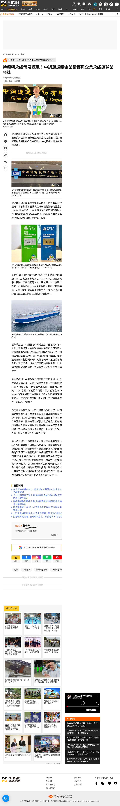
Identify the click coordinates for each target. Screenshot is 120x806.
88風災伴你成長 (25, 14)
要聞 (38, 9)
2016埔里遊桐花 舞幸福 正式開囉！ (32, 651)
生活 (83, 9)
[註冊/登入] (117, 4)
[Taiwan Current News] (95, 4)
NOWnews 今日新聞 (11, 54)
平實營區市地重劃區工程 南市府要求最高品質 (51, 651)
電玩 (90, 9)
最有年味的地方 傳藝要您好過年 (51, 726)
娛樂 (53, 9)
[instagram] (79, 4)
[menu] (2, 9)
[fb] (74, 4)
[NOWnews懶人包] (100, 4)
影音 (100, 9)
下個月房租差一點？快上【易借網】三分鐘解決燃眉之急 (13, 652)
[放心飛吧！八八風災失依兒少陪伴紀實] (29, 4)
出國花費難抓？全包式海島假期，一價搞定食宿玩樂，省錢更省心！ (12, 727)
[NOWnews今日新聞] (10, 3)
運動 (60, 9)
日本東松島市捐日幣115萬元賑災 (17, 756)
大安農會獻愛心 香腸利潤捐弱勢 (12, 627)
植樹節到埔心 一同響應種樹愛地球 (31, 702)
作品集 (53, 535)
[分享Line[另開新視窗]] (5, 141)
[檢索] (111, 4)
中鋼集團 (26, 569)
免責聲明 (49, 781)
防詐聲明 (49, 777)
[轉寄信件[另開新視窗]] (5, 148)
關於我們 (77, 781)
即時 (30, 9)
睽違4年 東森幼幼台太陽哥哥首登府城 (47, 756)
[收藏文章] (5, 168)
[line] (84, 4)
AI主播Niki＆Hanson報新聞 (91, 14)
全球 (68, 9)
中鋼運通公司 (41, 569)
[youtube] (89, 4)
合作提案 (77, 784)
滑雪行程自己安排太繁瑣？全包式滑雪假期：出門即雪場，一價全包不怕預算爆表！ (51, 628)
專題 (45, 9)
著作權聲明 (50, 788)
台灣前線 (61, 14)
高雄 (16, 569)
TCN (50, 14)
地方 (23, 54)
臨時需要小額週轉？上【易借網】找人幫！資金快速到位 (46, 681)
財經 (75, 9)
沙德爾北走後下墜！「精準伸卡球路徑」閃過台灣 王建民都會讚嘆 (31, 726)
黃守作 (9, 78)
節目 (108, 9)
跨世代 (40, 14)
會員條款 (77, 777)
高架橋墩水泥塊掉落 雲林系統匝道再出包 (17, 681)
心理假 (72, 14)
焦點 (23, 9)
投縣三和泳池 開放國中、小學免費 (31, 627)
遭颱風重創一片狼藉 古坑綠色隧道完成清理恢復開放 (12, 703)
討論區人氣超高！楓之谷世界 (51, 702)
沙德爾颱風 (12, 9)
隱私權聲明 (50, 784)
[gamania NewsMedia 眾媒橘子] (60, 796)
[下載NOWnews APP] (106, 4)
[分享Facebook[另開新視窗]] (5, 134)
